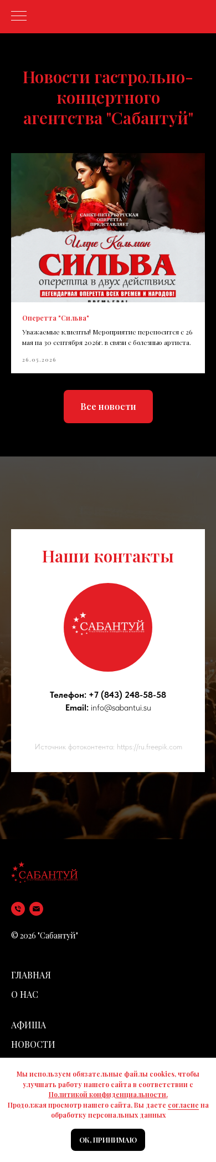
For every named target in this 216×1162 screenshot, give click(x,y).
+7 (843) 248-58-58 (127, 694)
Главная (31, 975)
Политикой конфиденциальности (107, 1094)
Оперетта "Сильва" (55, 317)
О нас (24, 994)
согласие (183, 1104)
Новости (33, 1044)
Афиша (28, 1025)
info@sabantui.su (121, 707)
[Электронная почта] (36, 909)
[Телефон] (18, 909)
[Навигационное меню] (19, 16)
